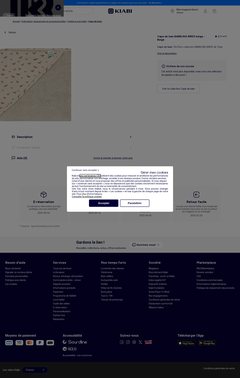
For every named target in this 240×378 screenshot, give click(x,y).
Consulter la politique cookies (87, 196)
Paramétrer (135, 203)
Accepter (103, 203)
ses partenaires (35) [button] (90, 175)
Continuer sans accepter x (85, 170)
